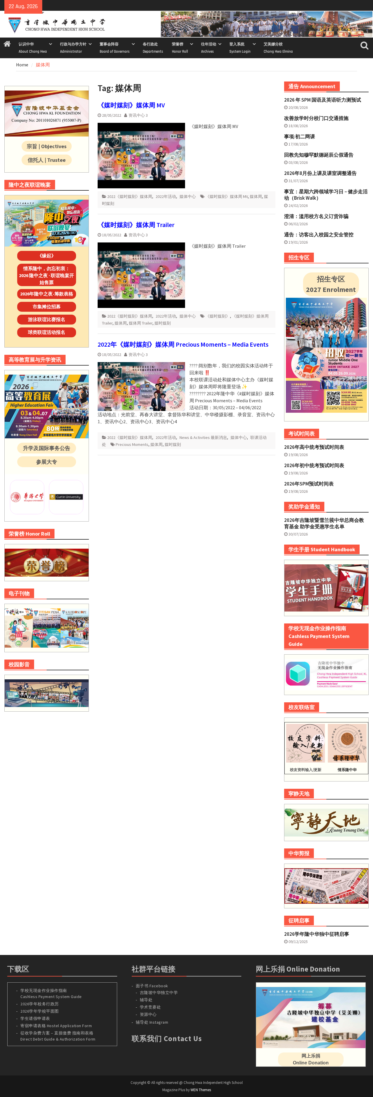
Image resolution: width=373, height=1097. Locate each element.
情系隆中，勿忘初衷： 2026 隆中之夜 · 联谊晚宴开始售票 (46, 275)
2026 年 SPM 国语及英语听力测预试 (322, 100)
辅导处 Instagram (152, 1022)
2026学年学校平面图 (39, 1011)
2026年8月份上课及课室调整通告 (320, 173)
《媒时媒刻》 (217, 316)
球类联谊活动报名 (46, 332)
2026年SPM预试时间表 (309, 484)
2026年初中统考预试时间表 (314, 465)
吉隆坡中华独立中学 (159, 992)
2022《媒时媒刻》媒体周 (129, 196)
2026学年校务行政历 (39, 1003)
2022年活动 (166, 196)
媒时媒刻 (162, 323)
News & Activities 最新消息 (203, 437)
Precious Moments (132, 444)
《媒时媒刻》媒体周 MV (131, 105)
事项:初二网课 (299, 136)
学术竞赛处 (150, 1007)
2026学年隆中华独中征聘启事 (316, 934)
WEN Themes (201, 1089)
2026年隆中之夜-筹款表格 (46, 294)
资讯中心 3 (138, 115)
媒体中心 (188, 196)
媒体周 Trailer (140, 323)
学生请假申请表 (35, 1018)
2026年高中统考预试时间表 (314, 447)
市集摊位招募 (47, 306)
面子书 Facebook (152, 985)
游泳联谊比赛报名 (46, 319)
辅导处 (146, 999)
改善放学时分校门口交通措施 (316, 118)
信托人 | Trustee (47, 160)
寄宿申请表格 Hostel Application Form (56, 1025)
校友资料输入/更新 (305, 769)
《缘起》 (46, 255)
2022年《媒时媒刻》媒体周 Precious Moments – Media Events (183, 344)
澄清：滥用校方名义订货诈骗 (316, 216)
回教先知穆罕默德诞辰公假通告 (318, 155)
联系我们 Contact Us (167, 1038)
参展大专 (46, 461)
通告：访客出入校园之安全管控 (318, 234)
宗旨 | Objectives (46, 146)
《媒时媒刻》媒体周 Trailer (136, 225)
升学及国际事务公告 (46, 448)
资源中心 (148, 1014)
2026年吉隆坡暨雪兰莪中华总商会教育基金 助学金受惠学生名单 (324, 523)
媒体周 (256, 196)
